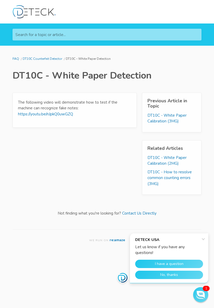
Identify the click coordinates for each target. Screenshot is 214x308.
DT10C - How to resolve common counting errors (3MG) (169, 177)
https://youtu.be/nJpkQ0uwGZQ (45, 114)
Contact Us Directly (139, 213)
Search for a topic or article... (40, 34)
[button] (200, 294)
